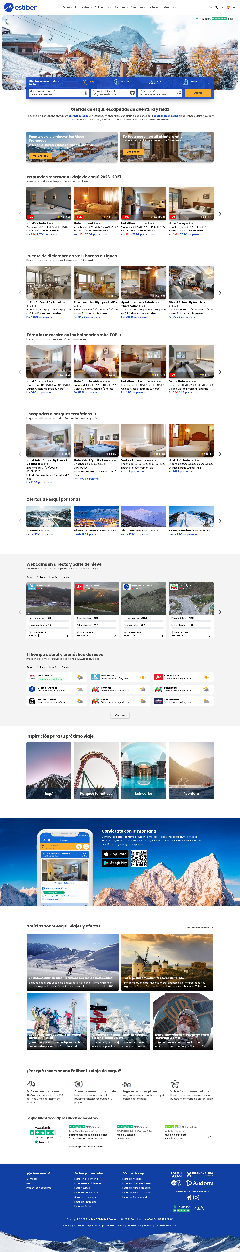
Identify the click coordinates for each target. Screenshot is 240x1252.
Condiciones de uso (166, 1225)
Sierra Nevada (131, 530)
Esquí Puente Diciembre (88, 1183)
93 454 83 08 (165, 1219)
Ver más (120, 715)
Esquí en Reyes (82, 1206)
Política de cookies (114, 1225)
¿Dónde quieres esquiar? (42, 91)
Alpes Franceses (85, 530)
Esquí (66, 7)
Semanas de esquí (85, 1197)
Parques (119, 7)
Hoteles (153, 7)
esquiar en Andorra (165, 116)
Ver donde (133, 151)
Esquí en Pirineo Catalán (136, 1192)
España (53, 577)
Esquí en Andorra (132, 1178)
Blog (28, 1183)
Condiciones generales (140, 1225)
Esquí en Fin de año (85, 1201)
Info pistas (82, 7)
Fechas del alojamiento (104, 91)
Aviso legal (69, 1225)
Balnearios (102, 7)
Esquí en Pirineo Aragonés (137, 1188)
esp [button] (233, 7)
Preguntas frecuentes (38, 1188)
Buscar (198, 92)
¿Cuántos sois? (147, 91)
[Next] (208, 82)
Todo (29, 577)
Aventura (137, 7)
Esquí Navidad (82, 1188)
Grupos (169, 7)
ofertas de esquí (78, 116)
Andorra (32, 530)
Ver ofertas (40, 156)
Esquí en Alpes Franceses (136, 1183)
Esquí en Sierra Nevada (135, 1197)
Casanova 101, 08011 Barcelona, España (130, 1219)
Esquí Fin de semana (86, 1178)
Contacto (32, 1178)
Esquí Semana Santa (86, 1192)
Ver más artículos (198, 927)
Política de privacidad (89, 1225)
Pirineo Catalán (180, 530)
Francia (65, 577)
